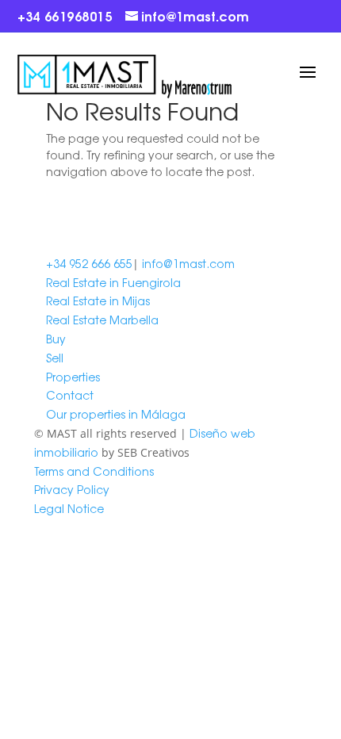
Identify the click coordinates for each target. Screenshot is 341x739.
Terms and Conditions (94, 471)
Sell (54, 358)
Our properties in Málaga (116, 414)
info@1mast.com (188, 263)
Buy (56, 339)
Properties (73, 377)
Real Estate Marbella (102, 319)
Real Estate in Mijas (98, 300)
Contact (70, 395)
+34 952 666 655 (89, 263)
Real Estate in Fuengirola (113, 282)
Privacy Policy (71, 489)
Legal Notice (69, 508)
